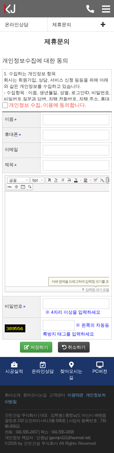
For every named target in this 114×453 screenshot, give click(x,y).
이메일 (11, 149)
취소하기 (76, 347)
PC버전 (99, 371)
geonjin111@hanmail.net (70, 438)
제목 (9, 164)
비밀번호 (13, 306)
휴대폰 (11, 134)
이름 (9, 119)
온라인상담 (16, 24)
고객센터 (57, 395)
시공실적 (14, 371)
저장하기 (38, 347)
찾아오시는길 (71, 374)
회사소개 (13, 395)
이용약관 (75, 395)
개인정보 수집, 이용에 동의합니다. (47, 105)
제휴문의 (61, 24)
